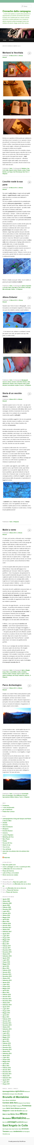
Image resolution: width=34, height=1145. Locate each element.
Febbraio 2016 (7, 970)
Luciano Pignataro (8, 835)
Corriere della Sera (10, 1102)
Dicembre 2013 (7, 1023)
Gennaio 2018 (6, 925)
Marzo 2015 (6, 992)
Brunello (20, 1094)
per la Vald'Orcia (7, 809)
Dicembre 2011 (7, 1072)
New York (5, 1122)
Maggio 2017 (6, 940)
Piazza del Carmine (8, 871)
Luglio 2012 (6, 1057)
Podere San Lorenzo (9, 811)
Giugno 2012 (6, 1059)
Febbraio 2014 (7, 1019)
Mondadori (7, 1118)
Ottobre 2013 (6, 1027)
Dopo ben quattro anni (9, 865)
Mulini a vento (9, 529)
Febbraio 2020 (7, 907)
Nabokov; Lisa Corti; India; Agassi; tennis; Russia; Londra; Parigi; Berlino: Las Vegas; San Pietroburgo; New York (16, 170)
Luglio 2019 (6, 911)
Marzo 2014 (6, 1017)
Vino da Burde (7, 849)
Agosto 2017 (6, 934)
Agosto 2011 (6, 1080)
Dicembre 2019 (7, 909)
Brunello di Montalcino (16, 1097)
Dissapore (5, 829)
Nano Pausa (6, 839)
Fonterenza (6, 805)
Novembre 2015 (7, 976)
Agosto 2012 (6, 1055)
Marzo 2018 (6, 921)
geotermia (23, 1108)
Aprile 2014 (6, 1015)
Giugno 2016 (6, 962)
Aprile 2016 (6, 966)
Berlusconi (27, 1091)
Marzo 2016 (6, 968)
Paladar (5, 841)
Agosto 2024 (6, 899)
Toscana (6, 1131)
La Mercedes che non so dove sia (12, 869)
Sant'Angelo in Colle (15, 1125)
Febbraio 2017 (7, 946)
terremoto (25, 1129)
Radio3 (25, 1122)
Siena (20, 1129)
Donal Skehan (26, 1103)
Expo (14, 1106)
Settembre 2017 (7, 931)
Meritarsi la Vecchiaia (13, 52)
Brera (16, 1094)
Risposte (19, 289)
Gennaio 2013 (6, 1045)
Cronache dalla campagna (17, 11)
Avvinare (5, 825)
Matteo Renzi (15, 1114)
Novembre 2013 (7, 1025)
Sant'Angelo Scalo (7, 1129)
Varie (11, 168)
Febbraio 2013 (7, 1043)
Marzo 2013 (6, 1041)
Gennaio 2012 (6, 1070)
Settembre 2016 (7, 956)
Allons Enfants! (10, 297)
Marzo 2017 (6, 944)
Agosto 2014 (6, 1007)
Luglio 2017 (6, 936)
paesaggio (12, 1121)
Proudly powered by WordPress (17, 1141)
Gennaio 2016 (6, 972)
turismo (11, 1131)
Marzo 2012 (6, 1065)
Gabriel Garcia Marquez (13, 1108)
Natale (28, 1118)
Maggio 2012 (6, 1061)
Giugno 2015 (6, 986)
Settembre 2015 (7, 980)
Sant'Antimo (15, 1129)
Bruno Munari (6, 1100)
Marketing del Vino (8, 837)
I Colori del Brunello (16, 1111)
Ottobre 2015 (6, 978)
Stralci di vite (6, 845)
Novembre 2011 (7, 1074)
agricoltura (19, 1091)
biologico (12, 1094)
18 (29, 298)
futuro (4, 1108)
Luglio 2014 (6, 1009)
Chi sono (11, 40)
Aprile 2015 (6, 990)
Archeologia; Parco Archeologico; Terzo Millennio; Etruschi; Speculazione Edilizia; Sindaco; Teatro (16, 795)
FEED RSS (7, 857)
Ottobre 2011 (6, 1076)
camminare (13, 1100)
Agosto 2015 (6, 982)
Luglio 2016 (6, 960)
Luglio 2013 (6, 1033)
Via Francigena (26, 1131)
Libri (26, 1110)
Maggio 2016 (6, 964)
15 (29, 182)
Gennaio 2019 (6, 913)
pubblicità (20, 1122)
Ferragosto (19, 1106)
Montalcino (19, 1118)
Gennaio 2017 (6, 948)
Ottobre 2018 (6, 915)
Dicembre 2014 (7, 998)
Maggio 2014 (6, 1013)
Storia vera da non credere (10, 875)
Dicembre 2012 (7, 1047)
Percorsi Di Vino (7, 843)
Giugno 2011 (6, 1084)
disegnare (20, 1103)
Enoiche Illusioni (8, 831)
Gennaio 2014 (6, 1021)
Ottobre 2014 (6, 1003)
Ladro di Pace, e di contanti (11, 873)
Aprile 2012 (6, 1063)
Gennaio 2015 (6, 996)
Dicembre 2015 (7, 974)
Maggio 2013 (6, 1037)
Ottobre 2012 (6, 1051)
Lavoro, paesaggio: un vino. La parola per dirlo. (17, 867)
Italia (23, 1110)
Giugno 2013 (6, 1035)
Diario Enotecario (8, 827)
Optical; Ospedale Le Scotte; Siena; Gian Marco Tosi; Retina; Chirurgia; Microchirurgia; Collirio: (17, 287)
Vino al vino (6, 847)
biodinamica (6, 1094)
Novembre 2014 (7, 1001)
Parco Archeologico (12, 685)
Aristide (5, 823)
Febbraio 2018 (7, 923)
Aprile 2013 (6, 1039)
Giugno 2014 (6, 1011)
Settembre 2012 (7, 1053)
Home (4, 40)
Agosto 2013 (6, 1031)
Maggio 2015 (6, 988)
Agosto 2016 (6, 958)
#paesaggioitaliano (9, 1091)
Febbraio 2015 (7, 994)
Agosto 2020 (6, 905)
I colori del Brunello (8, 807)
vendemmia (17, 1131)
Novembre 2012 (7, 1049)
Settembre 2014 (7, 1005)
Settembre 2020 (7, 903)
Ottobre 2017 (6, 929)
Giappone (6, 1110)
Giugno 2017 (6, 938)
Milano (23, 1113)
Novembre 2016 (7, 952)
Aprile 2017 (6, 942)
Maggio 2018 (6, 917)
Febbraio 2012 (7, 1068)
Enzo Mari (5, 1106)
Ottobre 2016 (6, 954)
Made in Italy (6, 1114)
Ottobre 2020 (6, 901)
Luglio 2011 (6, 1082)
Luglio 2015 (6, 984)
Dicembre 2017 (7, 927)
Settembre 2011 (7, 1078)
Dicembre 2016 (7, 950)
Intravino (5, 833)
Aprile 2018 (6, 919)
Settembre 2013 (7, 1029)
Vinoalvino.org (6, 1134)
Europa (10, 1106)
